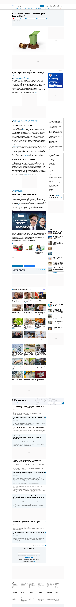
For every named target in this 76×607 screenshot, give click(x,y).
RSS (45, 604)
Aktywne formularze (54, 167)
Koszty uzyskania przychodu (53, 186)
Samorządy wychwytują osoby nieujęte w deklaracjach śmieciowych (26, 120)
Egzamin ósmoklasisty (24, 600)
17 (49, 197)
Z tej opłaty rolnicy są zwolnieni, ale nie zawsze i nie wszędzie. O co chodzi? (55, 124)
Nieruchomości (50, 8)
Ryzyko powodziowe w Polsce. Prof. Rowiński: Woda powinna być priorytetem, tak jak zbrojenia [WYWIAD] (55, 122)
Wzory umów (57, 597)
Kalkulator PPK (51, 163)
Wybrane (60, 119)
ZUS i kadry (14, 586)
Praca (30, 587)
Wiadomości (14, 402)
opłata (23, 129)
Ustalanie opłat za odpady (18, 191)
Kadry (21, 8)
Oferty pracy (57, 600)
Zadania (27, 402)
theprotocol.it (57, 599)
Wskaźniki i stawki (49, 592)
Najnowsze (55, 119)
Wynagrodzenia (23, 584)
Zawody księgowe (14, 587)
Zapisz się (55, 86)
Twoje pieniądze (40, 8)
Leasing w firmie (40, 587)
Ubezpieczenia (23, 585)
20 (55, 197)
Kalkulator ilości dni (52, 164)
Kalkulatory (52, 154)
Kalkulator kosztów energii (53, 159)
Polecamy (50, 302)
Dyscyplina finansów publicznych (54, 185)
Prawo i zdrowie (31, 589)
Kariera (42, 604)
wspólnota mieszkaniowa (21, 204)
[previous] (33, 545)
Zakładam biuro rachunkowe (50, 583)
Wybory (50, 174)
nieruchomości (15, 146)
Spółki (39, 584)
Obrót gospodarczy (15, 585)
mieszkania (26, 155)
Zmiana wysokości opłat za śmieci (19, 75)
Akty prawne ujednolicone (33, 598)
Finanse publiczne (52, 170)
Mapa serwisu (58, 604)
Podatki (13, 583)
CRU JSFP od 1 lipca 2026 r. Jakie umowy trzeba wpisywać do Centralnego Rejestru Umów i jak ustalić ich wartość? (55, 132)
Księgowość (17, 8)
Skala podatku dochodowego (51, 599)
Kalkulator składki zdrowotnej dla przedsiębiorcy (54, 156)
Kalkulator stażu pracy (41, 598)
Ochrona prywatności (19, 604)
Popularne (51, 119)
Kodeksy (30, 599)
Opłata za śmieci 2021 (17, 190)
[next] (45, 545)
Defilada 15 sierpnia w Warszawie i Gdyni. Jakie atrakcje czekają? (55, 147)
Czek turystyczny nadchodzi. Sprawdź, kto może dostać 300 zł (55, 137)
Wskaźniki (52, 176)
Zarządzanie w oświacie (24, 598)
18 (51, 197)
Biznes (25, 8)
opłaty (23, 86)
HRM (21, 588)
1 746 (43, 545)
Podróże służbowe (49, 597)
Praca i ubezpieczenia (41, 585)
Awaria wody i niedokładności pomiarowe (21, 78)
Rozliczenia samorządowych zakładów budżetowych (55, 189)
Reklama (53, 604)
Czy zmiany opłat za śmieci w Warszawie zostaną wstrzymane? (25, 121)
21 (57, 197)
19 (53, 197)
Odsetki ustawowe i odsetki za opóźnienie (55, 177)
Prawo (36, 8)
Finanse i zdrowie (40, 588)
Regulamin (37, 604)
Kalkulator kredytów (52, 160)
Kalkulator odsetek (40, 597)
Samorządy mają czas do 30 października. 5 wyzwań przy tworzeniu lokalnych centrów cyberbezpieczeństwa (55, 134)
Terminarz (52, 195)
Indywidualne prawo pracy (24, 583)
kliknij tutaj (34, 561)
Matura (22, 599)
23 (61, 197)
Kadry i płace (14, 598)
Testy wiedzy (22, 601)
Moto (46, 8)
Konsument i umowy (32, 585)
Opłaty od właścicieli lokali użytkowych (20, 77)
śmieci (35, 92)
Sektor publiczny (30, 8)
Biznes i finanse (40, 583)
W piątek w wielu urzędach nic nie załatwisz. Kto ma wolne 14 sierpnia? (55, 149)
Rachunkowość (14, 584)
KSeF (60, 8)
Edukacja (56, 8)
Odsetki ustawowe (49, 598)
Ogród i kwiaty (57, 587)
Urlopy (22, 586)
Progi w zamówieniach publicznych (54, 182)
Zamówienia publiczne (52, 171)
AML (47, 588)
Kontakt (48, 604)
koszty (27, 202)
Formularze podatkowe (58, 598)
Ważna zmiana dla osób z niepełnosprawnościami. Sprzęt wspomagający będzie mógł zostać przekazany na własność (54, 142)
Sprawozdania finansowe (50, 587)
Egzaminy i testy (23, 597)
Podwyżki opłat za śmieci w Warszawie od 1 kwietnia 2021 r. (25, 122)
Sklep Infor (30, 588)
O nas (13, 604)
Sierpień (57, 195)
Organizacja (19, 402)
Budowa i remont (57, 586)
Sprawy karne (31, 584)
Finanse (23, 402)
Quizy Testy (50, 190)
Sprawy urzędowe (31, 586)
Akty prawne (31, 592)
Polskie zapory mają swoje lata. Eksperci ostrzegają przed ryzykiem (55, 127)
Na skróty (56, 592)
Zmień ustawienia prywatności (29, 604)
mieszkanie (21, 150)
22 (59, 197)
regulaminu (29, 555)
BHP (21, 587)
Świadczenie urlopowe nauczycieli (54, 178)
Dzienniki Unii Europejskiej (33, 597)
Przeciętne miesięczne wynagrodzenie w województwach (55, 181)
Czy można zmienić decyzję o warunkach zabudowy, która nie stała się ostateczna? (55, 144)
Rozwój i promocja (32, 402)
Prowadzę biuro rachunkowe (50, 584)
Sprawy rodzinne (31, 583)
